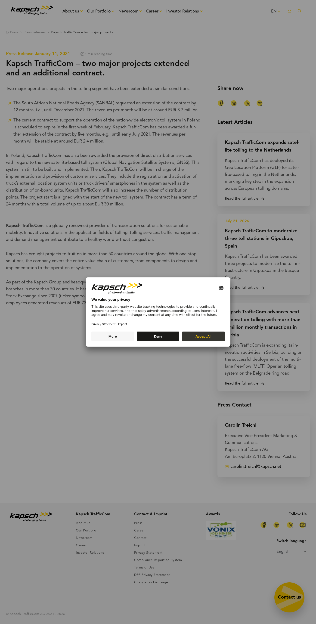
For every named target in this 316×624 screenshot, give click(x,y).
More (112, 336)
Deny (158, 336)
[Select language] (221, 288)
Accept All (203, 336)
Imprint (122, 324)
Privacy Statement (103, 324)
